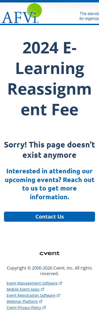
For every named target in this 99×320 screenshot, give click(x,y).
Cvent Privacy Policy (24, 307)
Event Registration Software (31, 295)
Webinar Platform (22, 301)
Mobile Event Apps (23, 289)
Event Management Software (32, 283)
